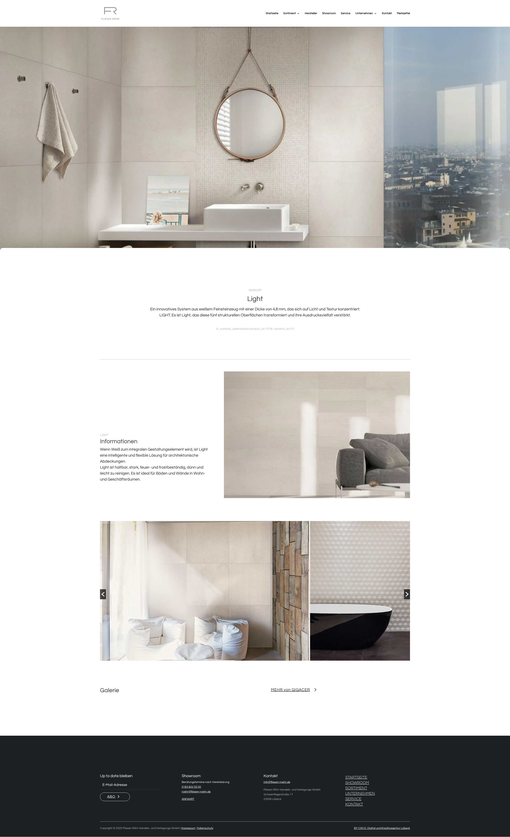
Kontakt (387, 13)
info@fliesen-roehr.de (277, 782)
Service (345, 13)
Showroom (329, 13)
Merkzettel (403, 13)
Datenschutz (205, 828)
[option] (190, 591)
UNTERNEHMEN (360, 794)
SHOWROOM (357, 783)
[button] (103, 594)
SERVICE (353, 799)
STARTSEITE (356, 777)
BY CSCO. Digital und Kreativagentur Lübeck (382, 828)
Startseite (272, 13)
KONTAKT (354, 804)
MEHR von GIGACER (290, 690)
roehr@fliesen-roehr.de (196, 791)
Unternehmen (364, 13)
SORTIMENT (356, 788)
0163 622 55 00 (191, 787)
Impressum (188, 828)
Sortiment (289, 13)
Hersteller (311, 13)
